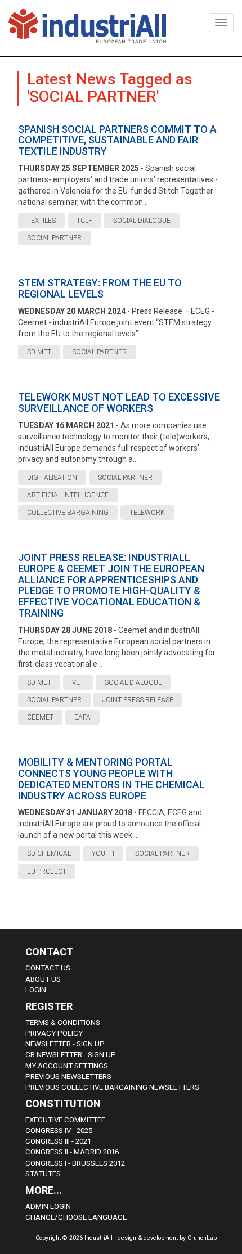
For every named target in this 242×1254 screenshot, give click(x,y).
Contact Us (47, 968)
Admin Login (48, 1206)
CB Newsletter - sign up (70, 1054)
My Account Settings (66, 1066)
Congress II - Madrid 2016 (72, 1152)
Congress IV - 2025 (58, 1130)
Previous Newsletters (68, 1076)
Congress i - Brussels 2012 (75, 1163)
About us (43, 979)
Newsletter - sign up (65, 1044)
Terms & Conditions (62, 1022)
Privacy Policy (54, 1033)
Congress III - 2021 (58, 1141)
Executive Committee (65, 1120)
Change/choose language (76, 1217)
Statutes (43, 1174)
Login (35, 990)
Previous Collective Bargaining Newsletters (112, 1087)
